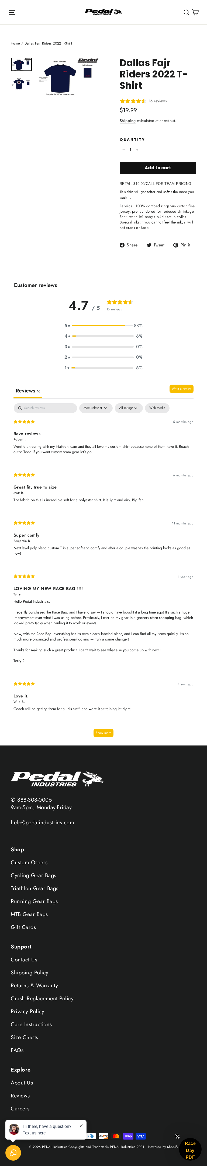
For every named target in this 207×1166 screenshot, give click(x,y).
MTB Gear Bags (29, 914)
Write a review (181, 388)
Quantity (132, 140)
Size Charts (24, 1037)
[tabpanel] (103, 573)
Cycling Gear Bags (33, 875)
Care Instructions (31, 1024)
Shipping (128, 120)
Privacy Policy (27, 1011)
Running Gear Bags (34, 901)
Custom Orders (29, 862)
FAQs (17, 1050)
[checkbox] (157, 408)
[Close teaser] (177, 1136)
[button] (103, 325)
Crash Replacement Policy (42, 998)
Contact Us (24, 960)
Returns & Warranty (34, 985)
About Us (22, 1083)
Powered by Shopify (163, 1146)
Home (15, 43)
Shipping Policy (30, 973)
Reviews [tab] (28, 391)
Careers (20, 1109)
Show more (103, 732)
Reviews (20, 1096)
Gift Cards (23, 927)
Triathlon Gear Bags (34, 888)
